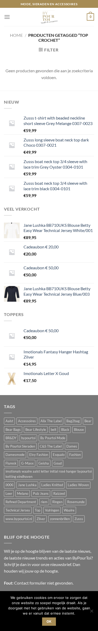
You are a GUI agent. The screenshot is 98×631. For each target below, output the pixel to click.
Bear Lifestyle (35, 429)
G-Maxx (27, 463)
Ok (49, 621)
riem (44, 502)
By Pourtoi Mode (52, 438)
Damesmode (15, 455)
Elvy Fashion (38, 455)
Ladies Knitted (52, 485)
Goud (58, 463)
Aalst (9, 421)
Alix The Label (51, 421)
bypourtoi (28, 438)
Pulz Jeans (41, 493)
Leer (8, 493)
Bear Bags (13, 429)
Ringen (57, 502)
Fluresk (10, 463)
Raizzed (59, 493)
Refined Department (20, 502)
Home (16, 35)
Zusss (78, 519)
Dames (71, 446)
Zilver (41, 519)
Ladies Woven (78, 485)
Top (37, 510)
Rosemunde (76, 502)
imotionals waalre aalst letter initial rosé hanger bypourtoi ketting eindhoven (48, 474)
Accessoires (27, 421)
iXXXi (9, 485)
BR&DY (10, 438)
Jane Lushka (27, 485)
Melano (22, 493)
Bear (87, 421)
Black (65, 429)
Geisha (43, 463)
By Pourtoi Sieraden (20, 446)
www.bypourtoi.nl (18, 519)
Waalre (69, 510)
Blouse (79, 429)
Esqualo (59, 455)
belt (53, 429)
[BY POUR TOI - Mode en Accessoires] (49, 17)
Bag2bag (73, 421)
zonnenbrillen (60, 519)
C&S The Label (51, 446)
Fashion (75, 455)
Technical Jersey (17, 510)
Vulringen (52, 510)
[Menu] (7, 17)
